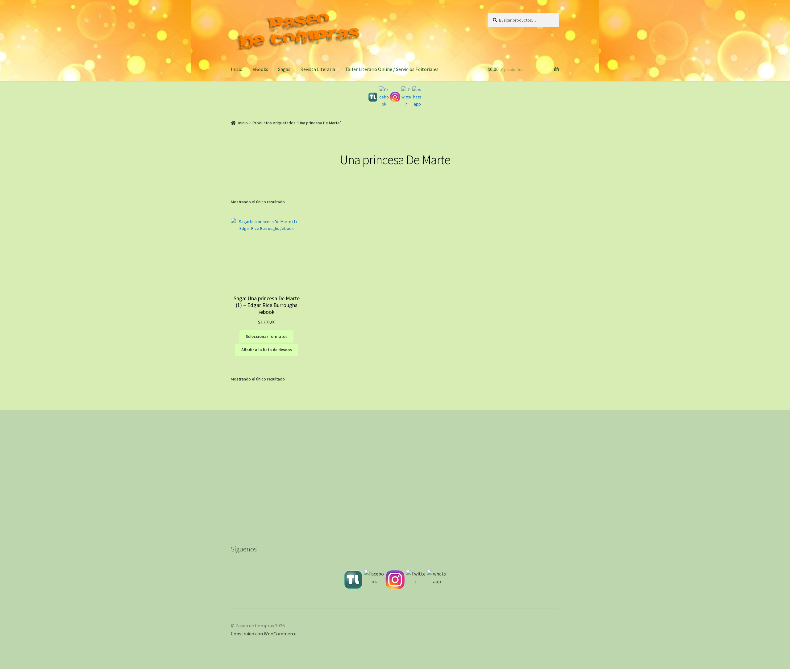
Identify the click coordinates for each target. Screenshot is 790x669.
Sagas (284, 69)
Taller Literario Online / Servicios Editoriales (392, 69)
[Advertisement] (395, 482)
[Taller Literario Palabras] (372, 97)
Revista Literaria (317, 69)
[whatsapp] (417, 96)
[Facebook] (383, 96)
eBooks (260, 69)
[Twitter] (406, 96)
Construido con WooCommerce (264, 633)
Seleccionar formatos (267, 336)
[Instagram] (395, 97)
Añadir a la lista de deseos (266, 349)
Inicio (237, 69)
